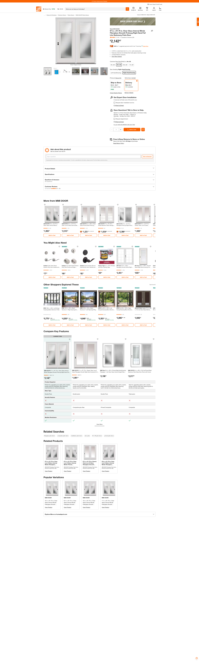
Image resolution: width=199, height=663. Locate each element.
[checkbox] (114, 102)
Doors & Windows (52, 15)
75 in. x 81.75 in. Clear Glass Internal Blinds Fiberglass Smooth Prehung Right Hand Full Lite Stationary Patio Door (90, 504)
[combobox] (95, 9)
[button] (99, 168)
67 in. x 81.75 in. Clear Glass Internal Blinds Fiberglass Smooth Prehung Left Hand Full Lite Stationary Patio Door (71, 504)
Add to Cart (132, 129)
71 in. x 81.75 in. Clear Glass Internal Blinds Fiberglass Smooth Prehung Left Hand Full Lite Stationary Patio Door (109, 504)
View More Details (117, 56)
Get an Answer (147, 156)
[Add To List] (143, 129)
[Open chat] (198, 22)
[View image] (47, 71)
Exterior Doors (62, 15)
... (44, 15)
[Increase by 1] (120, 129)
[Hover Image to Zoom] (75, 40)
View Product (48, 471)
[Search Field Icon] (127, 9)
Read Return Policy (118, 143)
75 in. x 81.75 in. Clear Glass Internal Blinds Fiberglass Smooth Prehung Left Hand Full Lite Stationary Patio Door (52, 504)
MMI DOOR (48, 497)
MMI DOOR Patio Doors (82, 15)
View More (99, 424)
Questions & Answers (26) (127, 37)
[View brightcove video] (76, 71)
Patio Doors (71, 15)
